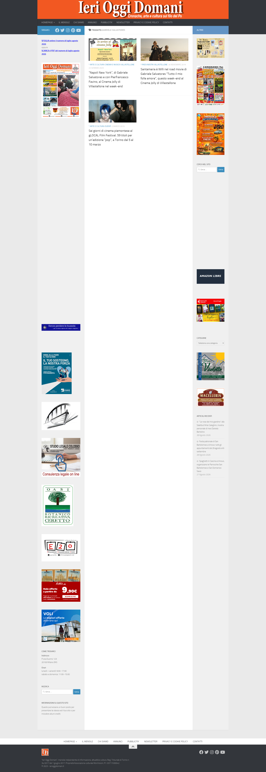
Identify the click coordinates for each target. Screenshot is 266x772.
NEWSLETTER (123, 22)
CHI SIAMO (79, 22)
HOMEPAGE (47, 22)
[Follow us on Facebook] (57, 30)
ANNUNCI (92, 22)
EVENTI (108, 126)
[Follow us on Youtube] (78, 30)
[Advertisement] (61, 166)
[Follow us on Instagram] (68, 30)
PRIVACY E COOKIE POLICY (146, 22)
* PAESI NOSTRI (147, 64)
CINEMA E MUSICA (112, 64)
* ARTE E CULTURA (96, 64)
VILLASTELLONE (127, 64)
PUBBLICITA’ (107, 22)
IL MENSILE (64, 22)
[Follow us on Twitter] (62, 30)
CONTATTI (167, 22)
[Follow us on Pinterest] (73, 30)
